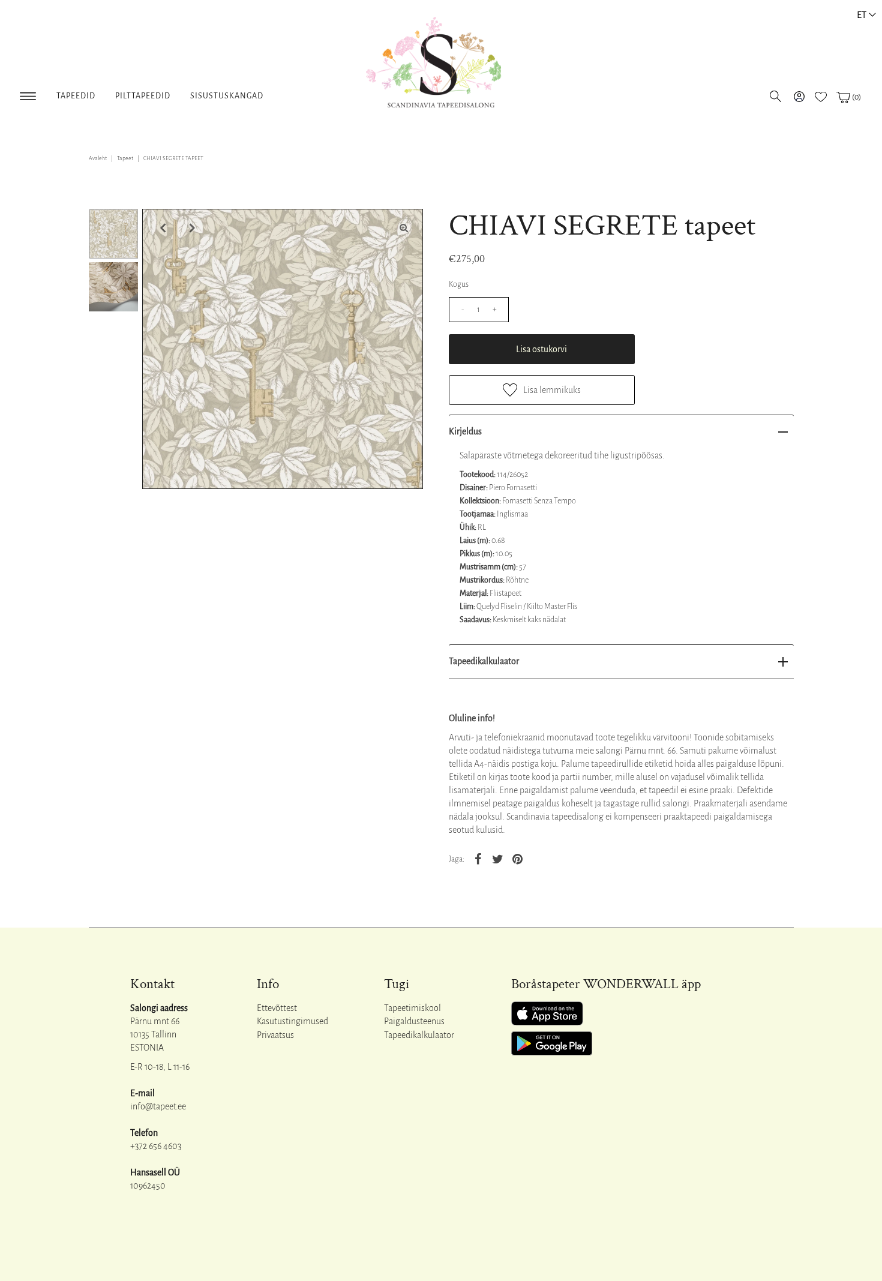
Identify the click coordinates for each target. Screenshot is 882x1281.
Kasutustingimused (292, 1021)
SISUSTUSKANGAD (226, 96)
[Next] (191, 228)
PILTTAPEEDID (142, 96)
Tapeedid (75, 96)
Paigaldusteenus (414, 1021)
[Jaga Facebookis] (478, 859)
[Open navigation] (28, 93)
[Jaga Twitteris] (498, 859)
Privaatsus (275, 1035)
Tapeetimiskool (412, 1008)
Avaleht (98, 158)
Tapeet (125, 158)
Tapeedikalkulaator (484, 661)
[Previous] (161, 228)
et (861, 15)
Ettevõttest (277, 1008)
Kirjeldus (465, 431)
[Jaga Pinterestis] (518, 859)
